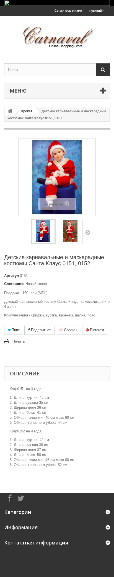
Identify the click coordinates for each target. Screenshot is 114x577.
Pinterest (96, 330)
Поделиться (40, 330)
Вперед (87, 232)
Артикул (11, 276)
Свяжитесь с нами (68, 10)
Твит (15, 330)
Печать (18, 341)
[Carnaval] (57, 34)
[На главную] (10, 111)
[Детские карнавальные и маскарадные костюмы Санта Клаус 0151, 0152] (43, 231)
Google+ (70, 330)
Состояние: (14, 284)
